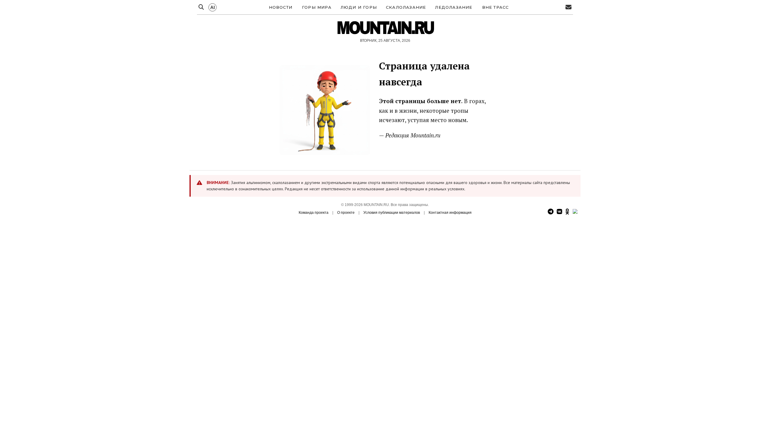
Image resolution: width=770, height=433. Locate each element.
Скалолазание (406, 7)
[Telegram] (550, 212)
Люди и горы (358, 7)
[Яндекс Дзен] (575, 212)
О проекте (346, 212)
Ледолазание (453, 7)
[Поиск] (201, 7)
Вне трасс (495, 7)
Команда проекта (313, 212)
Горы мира (316, 7)
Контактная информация (450, 212)
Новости (280, 7)
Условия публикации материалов (391, 212)
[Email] (568, 7)
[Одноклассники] (567, 212)
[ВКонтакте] (559, 212)
